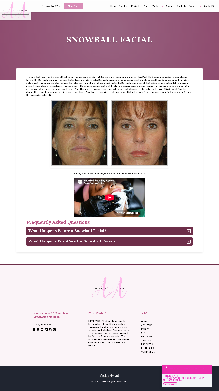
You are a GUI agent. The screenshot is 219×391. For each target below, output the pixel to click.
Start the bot (168, 384)
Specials (170, 6)
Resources (194, 6)
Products (181, 6)
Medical (135, 6)
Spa (145, 6)
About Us (123, 6)
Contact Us (209, 6)
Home (113, 6)
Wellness (156, 6)
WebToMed (122, 381)
